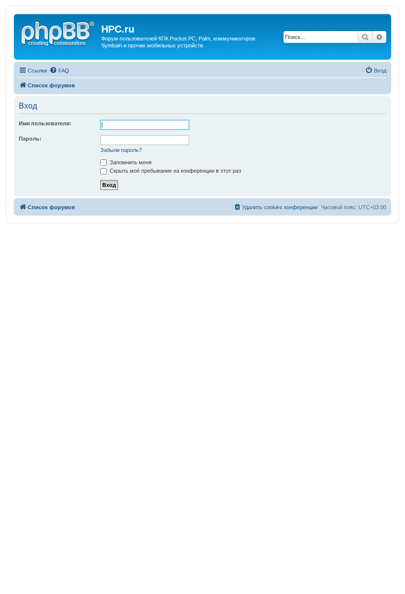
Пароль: (30, 139)
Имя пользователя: (45, 123)
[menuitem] (59, 70)
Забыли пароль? (121, 150)
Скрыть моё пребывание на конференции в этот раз (174, 171)
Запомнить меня (130, 162)
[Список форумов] (58, 32)
